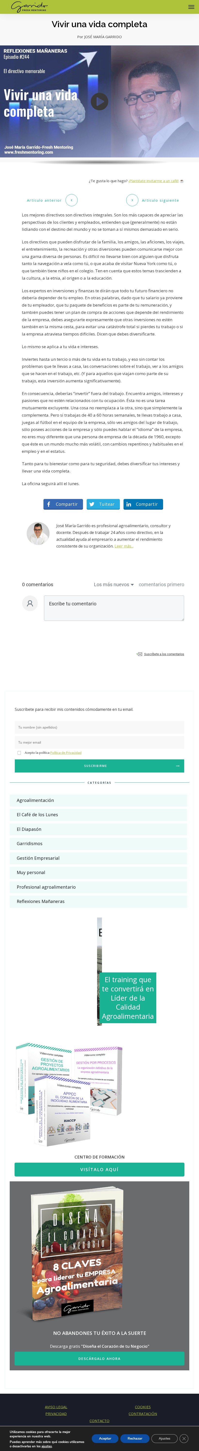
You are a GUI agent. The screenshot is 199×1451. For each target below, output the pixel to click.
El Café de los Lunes (37, 814)
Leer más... (124, 546)
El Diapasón (29, 829)
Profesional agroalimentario (46, 887)
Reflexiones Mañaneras (41, 901)
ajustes (46, 1446)
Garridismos (29, 843)
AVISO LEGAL (56, 1406)
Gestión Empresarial (38, 858)
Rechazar (135, 1438)
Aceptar (105, 1438)
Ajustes (164, 1438)
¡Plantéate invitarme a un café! (154, 180)
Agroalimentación (35, 800)
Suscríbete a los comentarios (164, 654)
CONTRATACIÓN (143, 1413)
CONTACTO (99, 1420)
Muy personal (31, 872)
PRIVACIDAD (56, 1413)
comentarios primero (161, 584)
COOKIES (143, 1406)
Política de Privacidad (66, 752)
